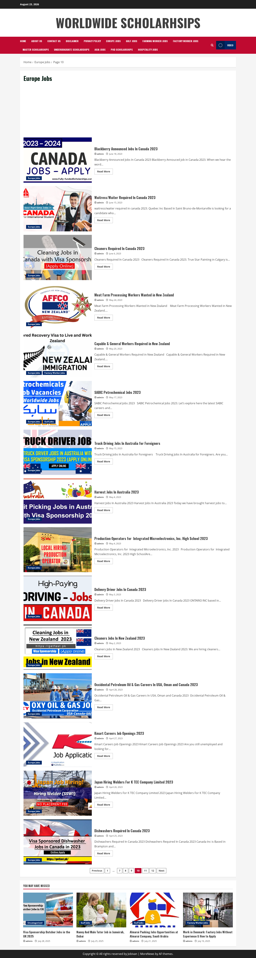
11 (145, 870)
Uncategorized (35, 922)
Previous (97, 870)
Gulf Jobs (131, 41)
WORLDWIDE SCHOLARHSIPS (128, 22)
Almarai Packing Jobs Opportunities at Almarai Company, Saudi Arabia (154, 934)
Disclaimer (72, 41)
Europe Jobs (113, 41)
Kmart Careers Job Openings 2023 (58, 744)
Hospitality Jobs (148, 49)
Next (161, 870)
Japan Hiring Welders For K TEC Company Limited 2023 (58, 793)
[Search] (212, 45)
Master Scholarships (36, 49)
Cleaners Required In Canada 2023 (58, 257)
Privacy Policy (92, 41)
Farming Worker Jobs (155, 41)
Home (23, 41)
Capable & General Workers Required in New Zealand (58, 354)
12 (152, 870)
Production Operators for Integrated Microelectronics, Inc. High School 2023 (58, 549)
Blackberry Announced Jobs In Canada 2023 (58, 160)
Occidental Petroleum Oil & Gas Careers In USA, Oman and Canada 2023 (58, 695)
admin (100, 153)
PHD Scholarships (122, 49)
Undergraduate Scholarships (71, 49)
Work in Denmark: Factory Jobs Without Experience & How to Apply (207, 934)
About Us (36, 41)
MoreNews (147, 954)
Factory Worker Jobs (185, 41)
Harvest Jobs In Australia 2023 (58, 501)
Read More (105, 172)
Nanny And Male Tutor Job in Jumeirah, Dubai (100, 934)
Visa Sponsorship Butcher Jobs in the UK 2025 (46, 934)
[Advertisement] (128, 111)
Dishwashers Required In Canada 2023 (58, 842)
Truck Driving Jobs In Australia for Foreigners (58, 452)
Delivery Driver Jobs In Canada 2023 (58, 598)
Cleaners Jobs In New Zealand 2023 (58, 647)
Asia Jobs (100, 49)
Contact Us (54, 41)
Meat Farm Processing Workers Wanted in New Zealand (58, 306)
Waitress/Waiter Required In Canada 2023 (58, 208)
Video (230, 45)
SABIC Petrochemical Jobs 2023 (58, 403)
